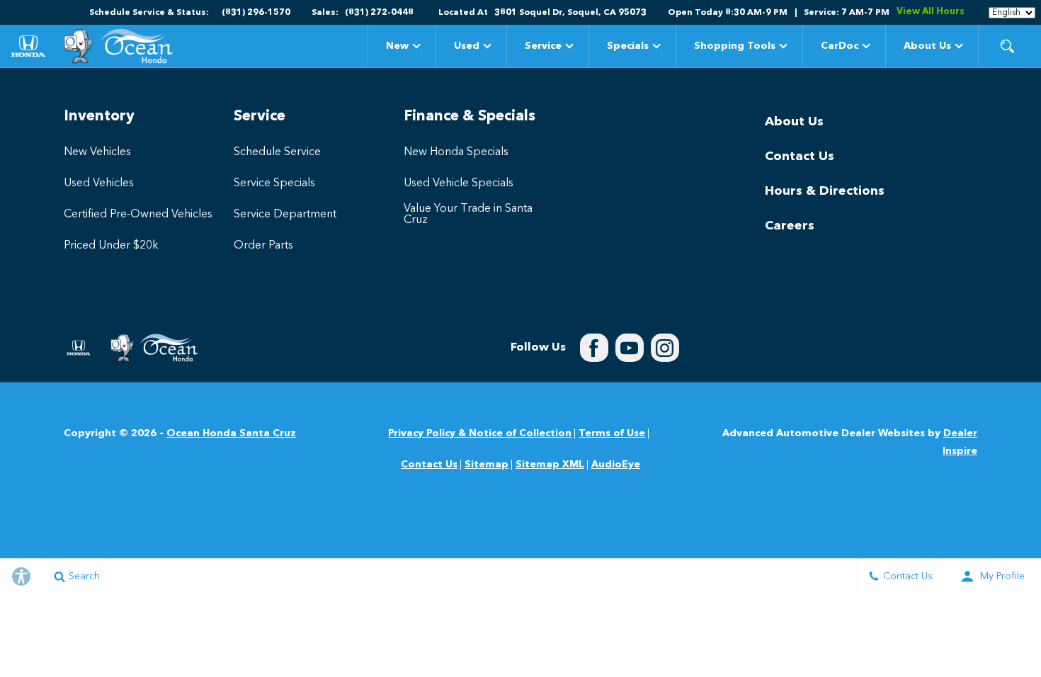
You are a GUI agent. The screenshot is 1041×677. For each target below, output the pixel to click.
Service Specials (274, 183)
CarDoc (839, 46)
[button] (1007, 46)
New (397, 46)
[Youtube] (629, 348)
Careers (789, 226)
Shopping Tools (734, 46)
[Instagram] (665, 348)
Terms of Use (612, 433)
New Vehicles (97, 152)
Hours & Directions (824, 191)
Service (543, 46)
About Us (927, 46)
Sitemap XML (550, 465)
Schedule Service (277, 152)
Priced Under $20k (111, 245)
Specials (627, 48)
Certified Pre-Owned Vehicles (138, 214)
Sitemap (486, 465)
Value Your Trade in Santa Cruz (468, 214)
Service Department (285, 214)
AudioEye (615, 465)
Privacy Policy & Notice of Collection (479, 433)
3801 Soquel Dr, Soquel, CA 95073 (570, 12)
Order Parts (263, 245)
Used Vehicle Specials (458, 183)
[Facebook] (594, 348)
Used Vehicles (99, 183)
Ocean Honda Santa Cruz (231, 433)
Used (466, 46)
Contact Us (799, 156)
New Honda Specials (456, 152)
